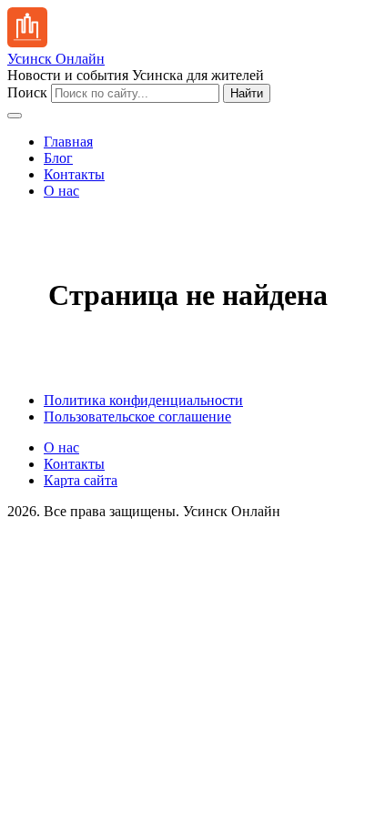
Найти (246, 93)
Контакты (74, 174)
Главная (68, 141)
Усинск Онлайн (56, 58)
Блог (58, 158)
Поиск (27, 92)
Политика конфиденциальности (143, 400)
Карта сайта (80, 480)
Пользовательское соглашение (137, 416)
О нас (61, 190)
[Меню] (14, 115)
